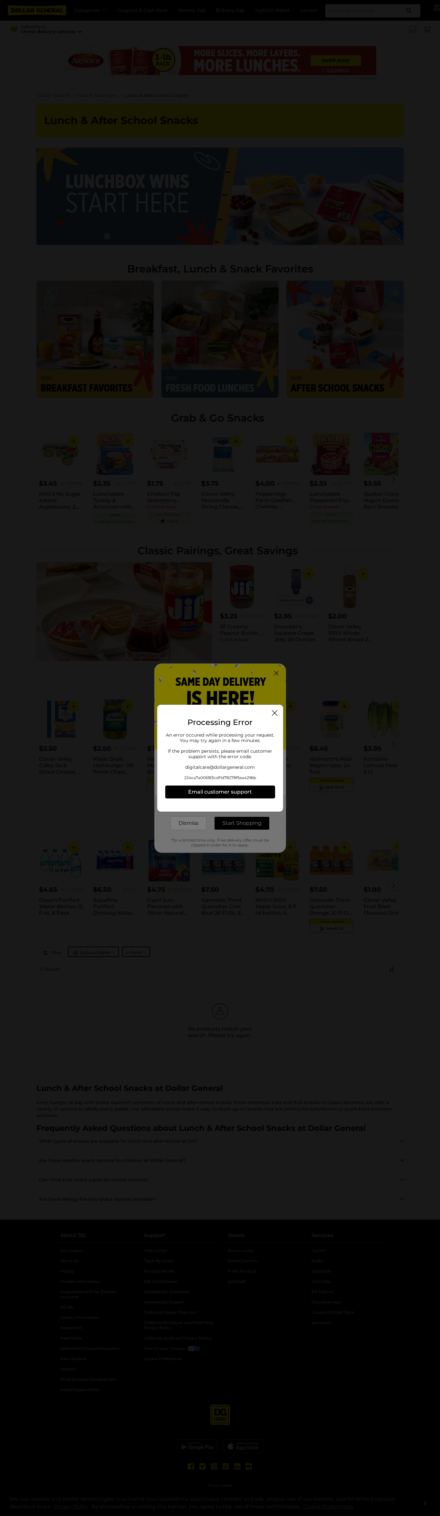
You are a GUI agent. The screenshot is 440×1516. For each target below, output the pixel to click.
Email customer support (220, 792)
